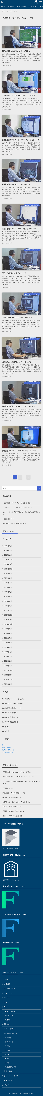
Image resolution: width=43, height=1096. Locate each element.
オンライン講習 (9, 988)
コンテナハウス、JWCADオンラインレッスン (19, 507)
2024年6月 (8, 587)
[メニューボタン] (40, 2)
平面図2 (7, 1050)
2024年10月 (8, 569)
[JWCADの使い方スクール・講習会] (2, 2)
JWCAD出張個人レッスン (13, 708)
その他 (6, 726)
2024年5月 (8, 592)
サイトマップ (9, 1080)
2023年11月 (8, 619)
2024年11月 (8, 564)
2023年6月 (8, 643)
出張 (5, 1002)
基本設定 (8, 1038)
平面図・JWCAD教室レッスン (13, 797)
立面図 (7, 1054)
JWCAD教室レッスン (12, 717)
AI (5, 1007)
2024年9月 (8, 573)
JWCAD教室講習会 (11, 722)
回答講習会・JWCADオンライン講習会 (17, 802)
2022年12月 (8, 670)
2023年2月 (8, 661)
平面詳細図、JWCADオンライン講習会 (17, 503)
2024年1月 (8, 610)
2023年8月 (8, 633)
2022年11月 (8, 675)
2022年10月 (8, 679)
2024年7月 (8, 583)
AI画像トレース (10, 1015)
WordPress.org (7, 752)
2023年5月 (8, 647)
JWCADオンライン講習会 (13, 703)
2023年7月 (8, 638)
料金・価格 (8, 1071)
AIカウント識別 (10, 1011)
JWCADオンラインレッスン (14, 699)
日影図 (7, 1058)
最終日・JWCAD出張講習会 (13, 816)
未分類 (6, 731)
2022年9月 (8, 684)
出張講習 (7, 984)
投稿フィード (6, 747)
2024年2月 (8, 606)
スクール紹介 (9, 1029)
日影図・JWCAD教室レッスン (13, 811)
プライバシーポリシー (12, 1076)
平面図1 (7, 1046)
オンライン (8, 998)
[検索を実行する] (39, 488)
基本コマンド (9, 1042)
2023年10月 (8, 624)
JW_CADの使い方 (10, 1033)
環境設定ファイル (10, 1067)
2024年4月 (8, 596)
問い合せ (7, 1024)
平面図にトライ (8, 519)
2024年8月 (8, 578)
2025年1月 (8, 555)
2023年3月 (8, 656)
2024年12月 (8, 560)
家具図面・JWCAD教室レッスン (14, 523)
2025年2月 (8, 550)
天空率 (7, 1063)
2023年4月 (8, 652)
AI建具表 (8, 1020)
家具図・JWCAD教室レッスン (13, 807)
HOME (6, 979)
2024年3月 (8, 601)
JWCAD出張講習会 (11, 713)
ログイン (5, 745)
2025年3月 (8, 546)
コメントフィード (8, 750)
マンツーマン (9, 993)
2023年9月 (8, 629)
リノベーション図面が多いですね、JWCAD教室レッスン (21, 513)
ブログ (6, 1085)
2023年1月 (8, 666)
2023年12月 (8, 615)
